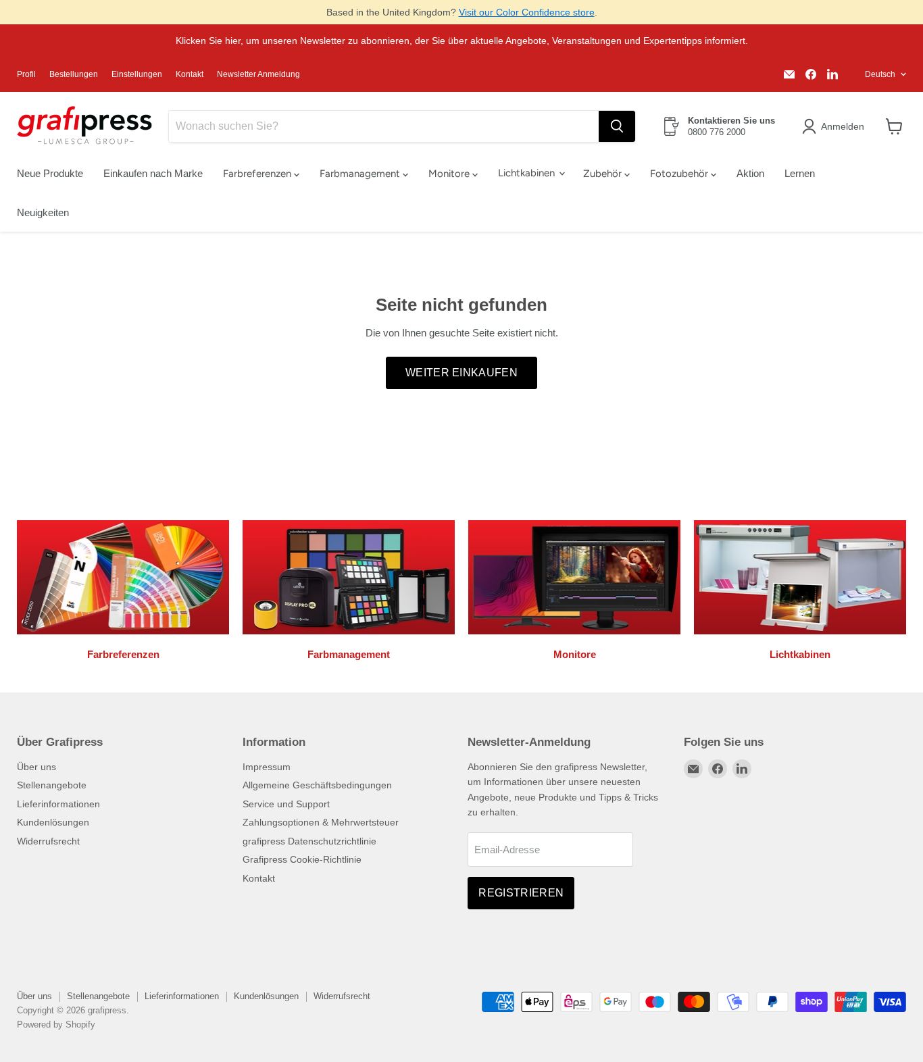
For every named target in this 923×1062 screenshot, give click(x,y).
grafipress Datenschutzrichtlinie (309, 841)
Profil (26, 74)
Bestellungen (73, 74)
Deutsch (880, 74)
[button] (835, 126)
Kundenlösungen (53, 822)
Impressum (267, 766)
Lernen (799, 173)
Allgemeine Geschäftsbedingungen (317, 785)
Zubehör (603, 174)
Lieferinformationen (58, 804)
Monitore (450, 174)
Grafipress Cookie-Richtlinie (302, 859)
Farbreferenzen (258, 174)
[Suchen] (617, 126)
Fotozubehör (680, 174)
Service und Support (286, 804)
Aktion (750, 173)
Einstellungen (136, 74)
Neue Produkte (50, 173)
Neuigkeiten (43, 212)
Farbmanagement (361, 174)
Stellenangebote (51, 785)
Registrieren (521, 893)
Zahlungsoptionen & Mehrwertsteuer (321, 822)
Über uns (36, 766)
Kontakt (189, 74)
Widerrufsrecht (48, 841)
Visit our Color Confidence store (527, 12)
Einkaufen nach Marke (153, 173)
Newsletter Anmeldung (258, 74)
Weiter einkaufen (461, 372)
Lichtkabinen (527, 173)
